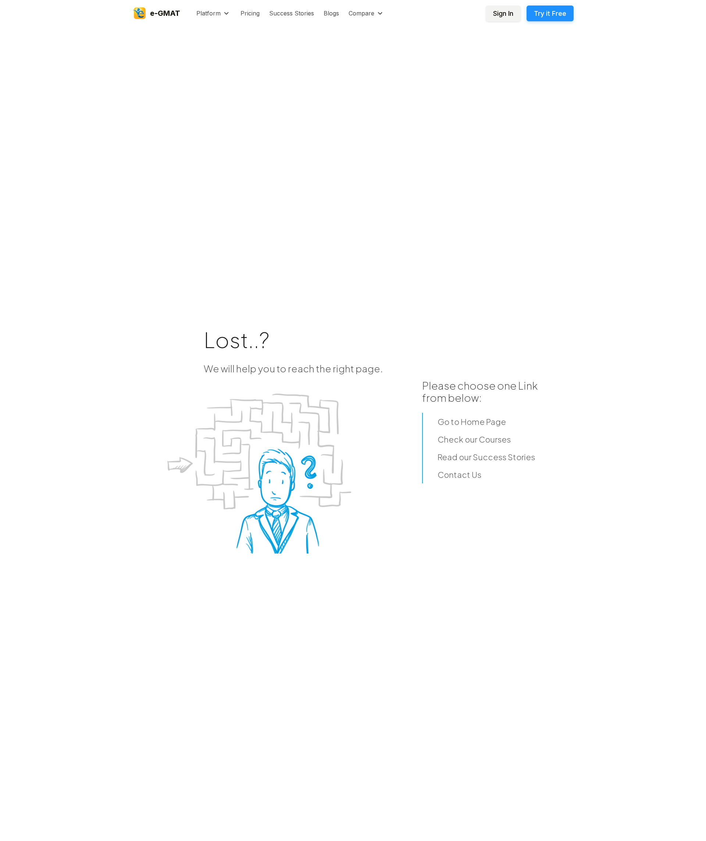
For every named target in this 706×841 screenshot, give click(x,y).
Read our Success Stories (486, 457)
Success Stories (291, 13)
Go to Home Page (472, 421)
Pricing (250, 13)
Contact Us (459, 474)
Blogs (331, 13)
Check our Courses (474, 439)
